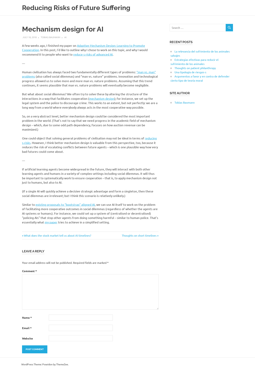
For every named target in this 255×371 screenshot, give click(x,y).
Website (27, 338)
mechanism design (101, 98)
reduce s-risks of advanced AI (93, 54)
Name (27, 317)
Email (27, 328)
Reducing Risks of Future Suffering (76, 8)
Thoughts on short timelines (139, 235)
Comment (29, 271)
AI (65, 37)
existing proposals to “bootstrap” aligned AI (65, 204)
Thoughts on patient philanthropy (195, 68)
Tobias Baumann (50, 37)
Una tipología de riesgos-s (190, 72)
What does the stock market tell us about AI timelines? (57, 235)
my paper (51, 222)
